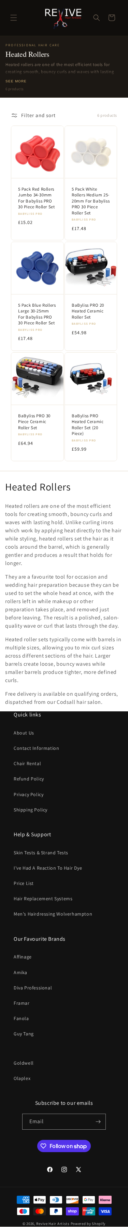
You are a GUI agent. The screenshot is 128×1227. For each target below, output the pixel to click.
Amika (20, 972)
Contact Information (36, 748)
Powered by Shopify (88, 1223)
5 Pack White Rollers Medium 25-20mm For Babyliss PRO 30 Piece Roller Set (91, 200)
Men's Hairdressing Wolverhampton (53, 914)
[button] (13, 17)
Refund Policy (29, 779)
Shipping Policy (30, 810)
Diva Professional (33, 988)
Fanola (21, 1018)
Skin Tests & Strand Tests (41, 853)
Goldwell (24, 1063)
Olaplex (22, 1078)
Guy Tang (24, 1034)
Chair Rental (27, 763)
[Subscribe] (97, 1122)
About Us (24, 733)
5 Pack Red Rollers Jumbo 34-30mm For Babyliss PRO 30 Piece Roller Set (36, 198)
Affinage (23, 957)
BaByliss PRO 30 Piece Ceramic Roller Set (34, 421)
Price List (24, 883)
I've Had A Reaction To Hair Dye (48, 868)
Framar (22, 1003)
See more (16, 81)
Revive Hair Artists (52, 1223)
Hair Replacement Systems (43, 898)
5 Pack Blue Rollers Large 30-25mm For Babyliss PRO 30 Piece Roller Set (37, 314)
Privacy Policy (28, 794)
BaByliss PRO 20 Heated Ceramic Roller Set (88, 311)
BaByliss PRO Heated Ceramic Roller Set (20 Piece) (87, 424)
